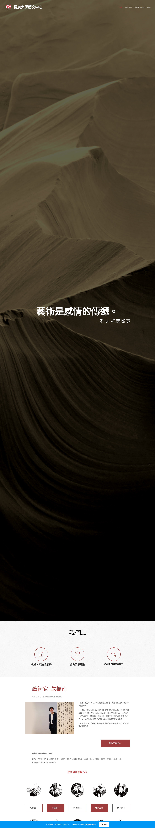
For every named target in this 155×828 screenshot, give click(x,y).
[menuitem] (121, 7)
